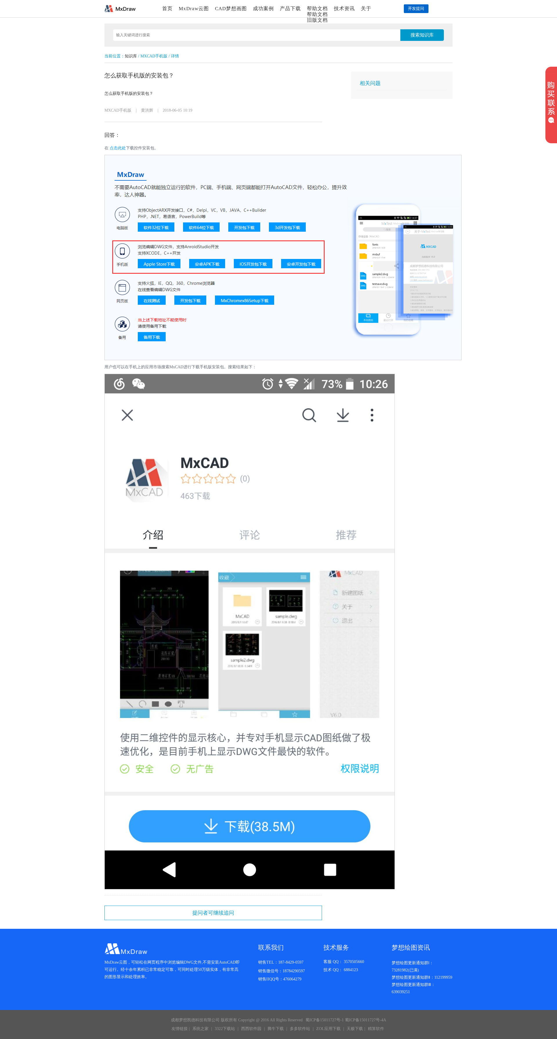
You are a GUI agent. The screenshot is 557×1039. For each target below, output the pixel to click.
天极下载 (355, 1029)
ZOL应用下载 (328, 1029)
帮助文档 (317, 8)
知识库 (131, 56)
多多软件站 (300, 1029)
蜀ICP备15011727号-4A (365, 1020)
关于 (366, 8)
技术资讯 (344, 8)
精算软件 (376, 1029)
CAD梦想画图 (231, 8)
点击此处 (118, 148)
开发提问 (416, 8)
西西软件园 (251, 1029)
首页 (167, 8)
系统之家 (200, 1029)
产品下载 (290, 8)
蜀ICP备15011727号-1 (324, 1020)
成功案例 (263, 8)
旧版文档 (317, 20)
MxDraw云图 (194, 8)
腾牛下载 (275, 1029)
